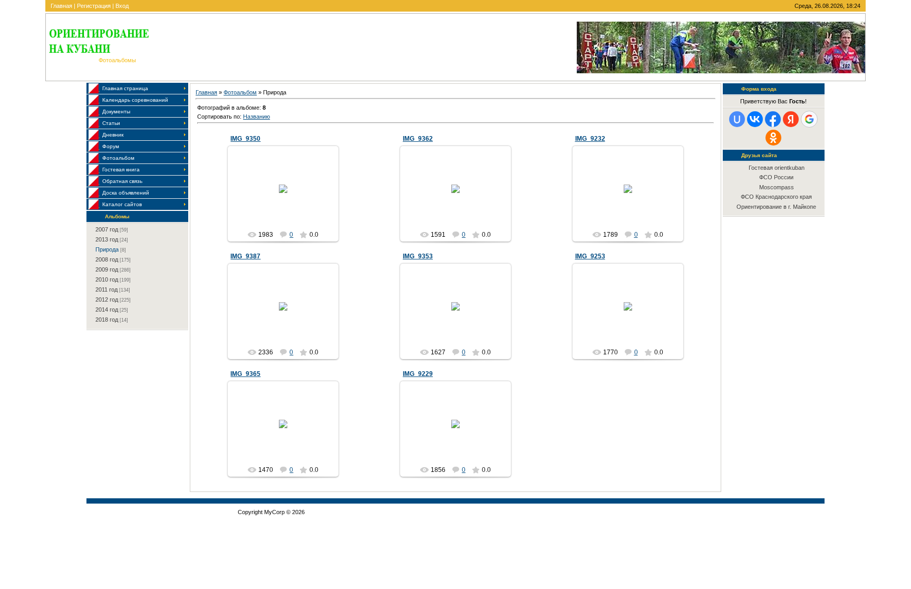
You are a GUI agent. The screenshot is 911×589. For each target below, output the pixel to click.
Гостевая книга (121, 169)
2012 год (106, 299)
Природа (107, 249)
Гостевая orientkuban (777, 168)
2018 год (106, 319)
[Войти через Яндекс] (791, 119)
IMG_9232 (590, 138)
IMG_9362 (418, 138)
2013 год (106, 239)
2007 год (106, 229)
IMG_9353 (418, 256)
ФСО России (776, 177)
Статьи (111, 123)
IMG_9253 (590, 256)
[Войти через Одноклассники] (773, 138)
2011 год (106, 289)
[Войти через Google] (809, 119)
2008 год (106, 259)
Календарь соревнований (135, 100)
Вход (122, 6)
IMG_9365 (245, 374)
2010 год (106, 279)
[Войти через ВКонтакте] (755, 119)
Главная (61, 6)
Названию (256, 116)
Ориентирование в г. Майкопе (776, 207)
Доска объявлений (125, 193)
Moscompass (776, 187)
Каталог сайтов (122, 204)
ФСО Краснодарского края (776, 197)
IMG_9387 (245, 256)
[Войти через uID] (737, 119)
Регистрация (94, 6)
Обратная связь (122, 181)
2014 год (106, 309)
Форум (110, 146)
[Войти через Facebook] (773, 119)
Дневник (112, 135)
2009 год (106, 269)
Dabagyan (288, 197)
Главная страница (125, 88)
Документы (116, 111)
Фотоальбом (118, 158)
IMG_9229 (418, 374)
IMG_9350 (245, 138)
